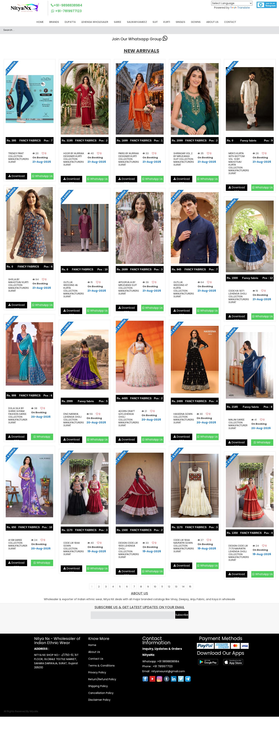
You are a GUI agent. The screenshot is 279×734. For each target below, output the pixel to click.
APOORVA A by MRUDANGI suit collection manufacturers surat (128, 288)
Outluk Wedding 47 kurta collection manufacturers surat (183, 289)
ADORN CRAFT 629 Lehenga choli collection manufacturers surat (128, 418)
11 (162, 586)
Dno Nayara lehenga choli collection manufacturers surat (73, 420)
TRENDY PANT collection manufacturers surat (18, 157)
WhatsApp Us (43, 176)
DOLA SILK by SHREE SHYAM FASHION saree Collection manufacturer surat (17, 415)
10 (155, 586)
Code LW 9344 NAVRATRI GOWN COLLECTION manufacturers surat (183, 546)
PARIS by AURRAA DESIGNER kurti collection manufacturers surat (128, 159)
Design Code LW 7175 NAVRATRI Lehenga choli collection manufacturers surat (239, 552)
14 (183, 586)
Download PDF (18, 176)
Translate (243, 8)
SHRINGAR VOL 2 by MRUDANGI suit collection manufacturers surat (183, 159)
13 (176, 586)
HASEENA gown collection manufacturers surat (183, 418)
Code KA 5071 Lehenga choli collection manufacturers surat (239, 296)
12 (169, 586)
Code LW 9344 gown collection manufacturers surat (73, 548)
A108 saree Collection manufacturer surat (17, 544)
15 (190, 586)
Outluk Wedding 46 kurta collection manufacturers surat (73, 289)
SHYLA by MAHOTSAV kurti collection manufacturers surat (18, 285)
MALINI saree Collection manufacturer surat (238, 424)
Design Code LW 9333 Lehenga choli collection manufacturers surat (128, 550)
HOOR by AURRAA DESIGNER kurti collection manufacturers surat (73, 159)
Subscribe (181, 615)
